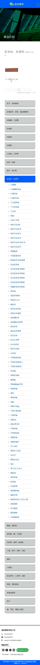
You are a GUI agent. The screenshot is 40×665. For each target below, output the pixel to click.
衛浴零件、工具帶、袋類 (16, 576)
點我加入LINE (23, 650)
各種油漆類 (11, 593)
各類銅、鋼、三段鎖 (14, 534)
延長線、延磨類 (12, 179)
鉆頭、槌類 (11, 162)
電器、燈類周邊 (12, 584)
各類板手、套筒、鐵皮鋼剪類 (17, 112)
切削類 (9, 137)
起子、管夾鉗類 (12, 103)
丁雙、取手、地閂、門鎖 (16, 550)
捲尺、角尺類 (12, 170)
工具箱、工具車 (12, 154)
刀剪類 (9, 567)
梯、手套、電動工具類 (15, 609)
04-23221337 (8, 634)
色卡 (8, 601)
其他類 (9, 128)
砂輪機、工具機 (12, 120)
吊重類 (9, 145)
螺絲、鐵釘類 (12, 525)
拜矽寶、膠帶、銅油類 (15, 542)
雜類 (8, 559)
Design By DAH (31, 661)
